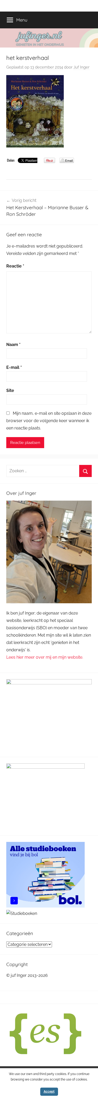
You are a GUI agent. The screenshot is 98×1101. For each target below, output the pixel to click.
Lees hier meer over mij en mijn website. (44, 657)
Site (10, 390)
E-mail (14, 367)
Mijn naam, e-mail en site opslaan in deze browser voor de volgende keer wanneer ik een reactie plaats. (48, 421)
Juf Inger (81, 67)
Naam (13, 344)
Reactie (15, 266)
